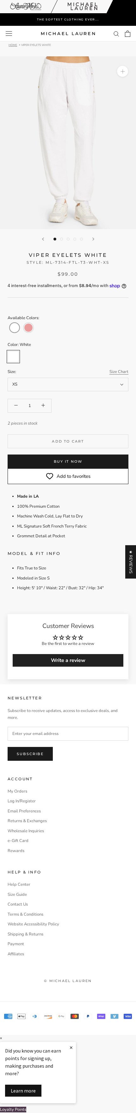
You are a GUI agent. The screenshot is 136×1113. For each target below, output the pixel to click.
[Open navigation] (9, 33)
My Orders (17, 791)
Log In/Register (22, 801)
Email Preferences (24, 811)
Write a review (68, 660)
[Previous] (43, 239)
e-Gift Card (18, 841)
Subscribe (30, 754)
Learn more (23, 1091)
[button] (14, 327)
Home (13, 45)
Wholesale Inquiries (26, 831)
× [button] (1, 1038)
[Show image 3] (68, 239)
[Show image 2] (61, 239)
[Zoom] (122, 71)
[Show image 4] (74, 239)
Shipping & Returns (25, 934)
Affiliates (16, 954)
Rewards (16, 851)
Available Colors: (23, 318)
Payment (16, 944)
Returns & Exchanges (27, 821)
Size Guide (17, 894)
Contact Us (18, 904)
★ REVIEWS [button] (130, 561)
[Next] (93, 239)
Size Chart (118, 372)
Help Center (19, 884)
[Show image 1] (54, 239)
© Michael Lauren (68, 981)
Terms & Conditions (25, 914)
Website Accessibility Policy (33, 924)
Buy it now (68, 461)
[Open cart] (127, 34)
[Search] (116, 33)
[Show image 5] (81, 239)
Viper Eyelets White (36, 45)
